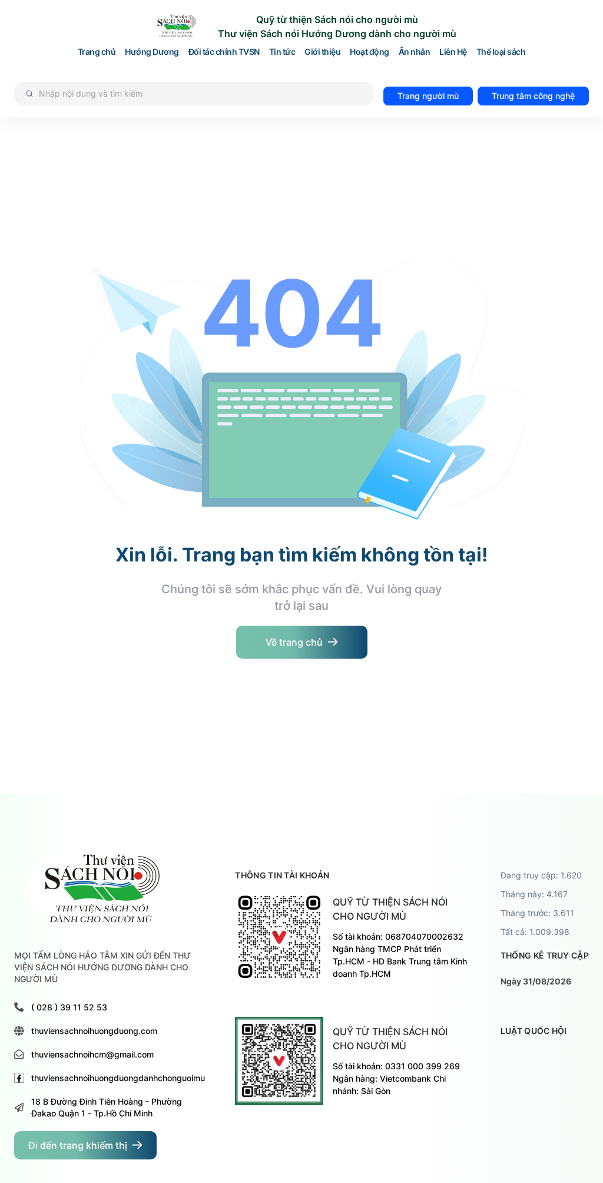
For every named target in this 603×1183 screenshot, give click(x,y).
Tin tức (282, 52)
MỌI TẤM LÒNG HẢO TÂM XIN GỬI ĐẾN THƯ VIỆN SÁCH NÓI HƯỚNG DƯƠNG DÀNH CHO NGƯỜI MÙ (102, 967)
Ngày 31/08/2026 (536, 981)
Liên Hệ (453, 52)
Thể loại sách (501, 52)
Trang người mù (428, 96)
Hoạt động (369, 52)
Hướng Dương (152, 52)
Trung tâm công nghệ (533, 96)
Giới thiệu (322, 52)
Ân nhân (414, 52)
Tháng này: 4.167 (534, 894)
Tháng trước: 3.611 (537, 913)
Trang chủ (97, 52)
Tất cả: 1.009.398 (535, 932)
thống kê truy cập (545, 955)
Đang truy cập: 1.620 (541, 875)
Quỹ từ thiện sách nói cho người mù (390, 909)
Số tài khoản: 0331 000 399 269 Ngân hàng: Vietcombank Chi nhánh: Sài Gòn (396, 1078)
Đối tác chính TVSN (224, 52)
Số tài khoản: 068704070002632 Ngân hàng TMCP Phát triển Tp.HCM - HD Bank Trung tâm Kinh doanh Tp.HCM (400, 955)
